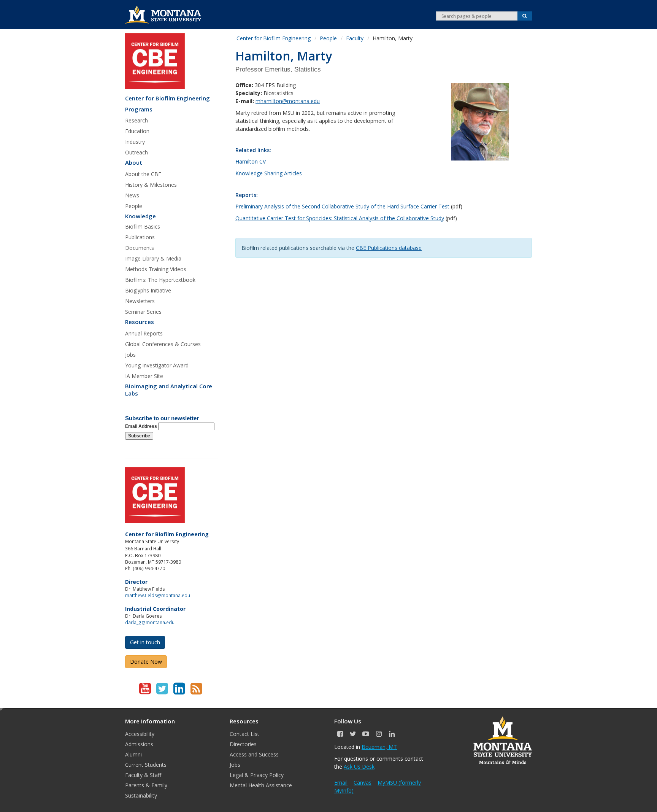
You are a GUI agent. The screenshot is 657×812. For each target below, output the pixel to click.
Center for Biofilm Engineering (167, 98)
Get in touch (145, 642)
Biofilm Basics (142, 226)
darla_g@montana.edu (150, 622)
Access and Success (254, 754)
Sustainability (141, 795)
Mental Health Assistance (261, 785)
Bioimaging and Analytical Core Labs (168, 390)
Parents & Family (146, 785)
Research (136, 120)
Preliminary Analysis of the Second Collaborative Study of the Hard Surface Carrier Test (342, 206)
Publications (140, 237)
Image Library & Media (153, 258)
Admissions (139, 744)
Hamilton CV (250, 161)
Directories (243, 744)
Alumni (133, 754)
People (133, 206)
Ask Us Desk (359, 766)
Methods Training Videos (155, 269)
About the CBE (143, 174)
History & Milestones (151, 184)
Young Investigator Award (157, 365)
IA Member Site (144, 376)
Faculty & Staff (143, 775)
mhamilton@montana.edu (288, 101)
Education (137, 131)
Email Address (141, 426)
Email (341, 782)
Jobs (130, 354)
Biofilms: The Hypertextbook (160, 279)
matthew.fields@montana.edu (157, 595)
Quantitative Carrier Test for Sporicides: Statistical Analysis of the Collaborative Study (339, 218)
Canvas (362, 782)
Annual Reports (144, 333)
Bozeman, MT (379, 746)
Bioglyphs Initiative (148, 290)
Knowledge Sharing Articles (268, 173)
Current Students (146, 764)
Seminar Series (143, 311)
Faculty (354, 38)
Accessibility (139, 733)
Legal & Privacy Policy (257, 775)
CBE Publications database (389, 247)
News (132, 195)
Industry (135, 141)
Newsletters (140, 301)
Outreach (136, 152)
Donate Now (146, 661)
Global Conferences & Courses (163, 344)
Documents (139, 247)
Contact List (244, 733)
